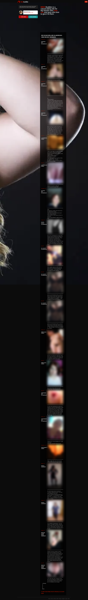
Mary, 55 (42, 390)
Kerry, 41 (42, 135)
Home (49, 598)
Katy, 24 (42, 360)
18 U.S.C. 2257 (56, 598)
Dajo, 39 (42, 162)
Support (63, 598)
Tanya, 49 (43, 500)
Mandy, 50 (43, 329)
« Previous (44, 583)
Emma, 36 (43, 416)
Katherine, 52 (43, 445)
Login (86, 1)
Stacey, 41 (43, 110)
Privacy (60, 598)
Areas (69, 598)
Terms (52, 598)
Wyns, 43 (42, 64)
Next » (43, 588)
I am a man (23, 16)
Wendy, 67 (43, 81)
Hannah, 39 (43, 39)
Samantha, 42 (43, 188)
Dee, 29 (42, 300)
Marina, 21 (43, 463)
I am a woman (33, 16)
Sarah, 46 (43, 530)
